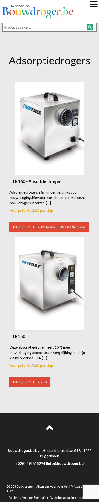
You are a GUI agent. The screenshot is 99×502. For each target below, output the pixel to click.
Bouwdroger (25, 486)
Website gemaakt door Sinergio (71, 497)
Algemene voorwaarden (52, 486)
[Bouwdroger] (38, 11)
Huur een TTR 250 (30, 382)
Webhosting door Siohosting (29, 497)
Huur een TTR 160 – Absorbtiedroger (49, 227)
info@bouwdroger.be (65, 463)
